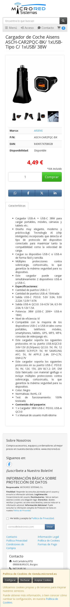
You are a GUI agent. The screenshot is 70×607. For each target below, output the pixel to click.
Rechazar (25, 580)
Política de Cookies (49, 540)
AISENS (38, 130)
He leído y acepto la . (32, 518)
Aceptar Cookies (42, 580)
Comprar (52, 177)
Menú (12, 28)
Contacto (47, 28)
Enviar (50, 526)
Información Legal (48, 536)
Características (16, 205)
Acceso (29, 28)
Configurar (10, 580)
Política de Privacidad (22, 510)
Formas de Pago (47, 544)
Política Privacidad (16, 540)
